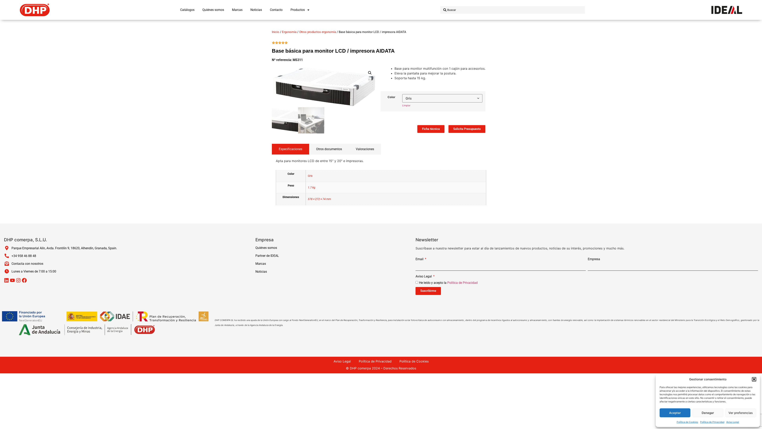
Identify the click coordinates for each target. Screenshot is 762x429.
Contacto (276, 10)
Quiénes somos (213, 10)
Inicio (275, 32)
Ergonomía (289, 32)
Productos (298, 10)
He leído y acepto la (448, 282)
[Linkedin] (6, 280)
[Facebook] (24, 280)
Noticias (256, 10)
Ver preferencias (740, 413)
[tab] (290, 149)
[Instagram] (18, 280)
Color (391, 97)
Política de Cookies (687, 421)
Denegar (708, 413)
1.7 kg (311, 187)
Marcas (237, 10)
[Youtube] (12, 280)
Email (420, 259)
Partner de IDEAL (267, 256)
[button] (754, 379)
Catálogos (187, 10)
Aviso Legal (732, 421)
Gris (310, 176)
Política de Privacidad (712, 421)
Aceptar (675, 413)
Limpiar (406, 105)
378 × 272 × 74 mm (319, 199)
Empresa (594, 259)
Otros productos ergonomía (317, 32)
